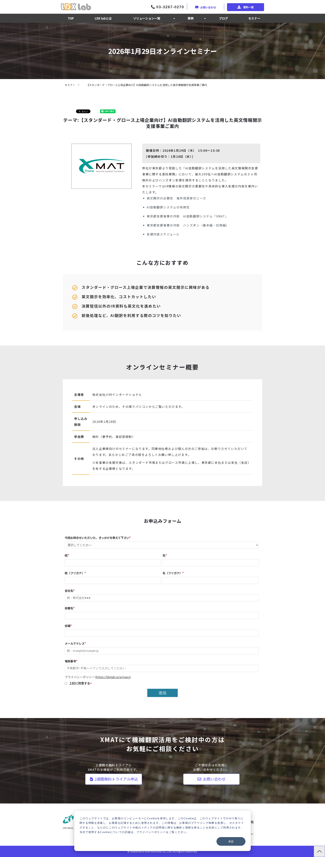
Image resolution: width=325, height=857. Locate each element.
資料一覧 (248, 7)
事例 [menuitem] (191, 18)
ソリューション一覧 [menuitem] (146, 18)
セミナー (70, 85)
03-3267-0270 (169, 7)
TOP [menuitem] (71, 18)
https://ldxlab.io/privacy (113, 677)
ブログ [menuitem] (223, 18)
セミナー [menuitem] (254, 18)
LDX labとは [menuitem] (103, 18)
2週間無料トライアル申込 (116, 779)
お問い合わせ (208, 7)
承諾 (231, 841)
